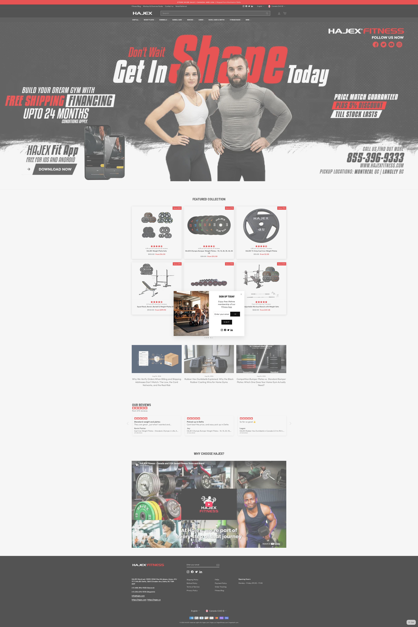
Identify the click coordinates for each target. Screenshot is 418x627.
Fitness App (226, 307)
